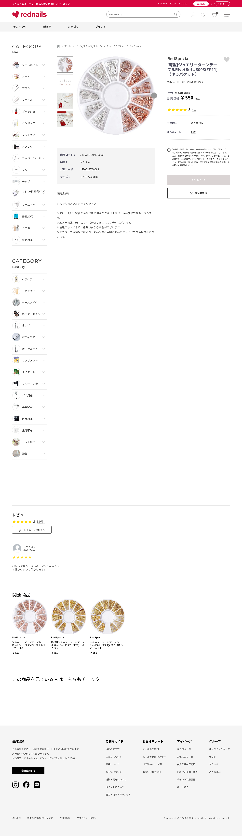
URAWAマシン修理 (152, 764)
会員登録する (28, 770)
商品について (113, 764)
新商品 (47, 27)
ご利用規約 (65, 818)
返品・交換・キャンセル (118, 794)
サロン (212, 756)
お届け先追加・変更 (187, 771)
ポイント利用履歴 (186, 779)
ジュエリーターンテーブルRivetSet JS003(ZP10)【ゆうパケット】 (28, 645)
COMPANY (162, 4)
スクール (213, 764)
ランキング (20, 27)
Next (154, 95)
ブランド (100, 27)
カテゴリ (73, 27)
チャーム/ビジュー (116, 46)
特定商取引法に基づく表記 (40, 818)
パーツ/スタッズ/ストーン (88, 46)
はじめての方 (113, 749)
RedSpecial (136, 46)
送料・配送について (116, 779)
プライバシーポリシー (87, 818)
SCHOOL (183, 4)
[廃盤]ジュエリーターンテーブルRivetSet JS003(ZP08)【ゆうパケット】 (68, 645)
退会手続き (182, 787)
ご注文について (114, 756)
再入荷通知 (201, 193)
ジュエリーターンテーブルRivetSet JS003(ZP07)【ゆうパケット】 (106, 645)
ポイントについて (115, 787)
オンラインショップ (219, 749)
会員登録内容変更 (186, 764)
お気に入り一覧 (185, 756)
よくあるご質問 (151, 749)
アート (67, 46)
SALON (173, 4)
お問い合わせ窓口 (152, 771)
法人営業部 (215, 771)
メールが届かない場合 (154, 756)
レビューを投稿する (34, 529)
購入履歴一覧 (184, 749)
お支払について (114, 771)
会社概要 (16, 818)
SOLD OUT (198, 180)
